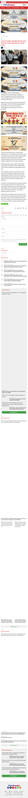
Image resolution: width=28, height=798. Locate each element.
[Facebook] (8, 788)
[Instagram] (15, 788)
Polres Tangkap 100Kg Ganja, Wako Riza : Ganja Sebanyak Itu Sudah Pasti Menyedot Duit (14, 741)
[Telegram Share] (23, 208)
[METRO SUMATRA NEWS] (9, 5)
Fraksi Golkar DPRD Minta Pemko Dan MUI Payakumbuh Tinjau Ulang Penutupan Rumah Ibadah (15, 275)
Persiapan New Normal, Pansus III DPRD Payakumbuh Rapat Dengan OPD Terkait (15, 262)
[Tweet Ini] (18, 208)
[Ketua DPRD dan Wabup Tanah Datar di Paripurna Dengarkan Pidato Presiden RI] (7, 570)
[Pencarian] (26, 5)
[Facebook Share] (16, 208)
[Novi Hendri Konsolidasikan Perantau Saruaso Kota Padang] (14, 396)
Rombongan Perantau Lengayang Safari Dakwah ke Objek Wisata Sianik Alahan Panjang (16, 757)
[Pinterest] (13, 788)
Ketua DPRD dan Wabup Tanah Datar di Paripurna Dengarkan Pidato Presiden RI (7, 621)
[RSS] (20, 788)
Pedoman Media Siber (18, 792)
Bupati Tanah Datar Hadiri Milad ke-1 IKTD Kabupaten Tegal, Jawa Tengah (13, 392)
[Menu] (2, 5)
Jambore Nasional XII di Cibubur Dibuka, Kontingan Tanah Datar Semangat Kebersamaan (20, 621)
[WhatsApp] (18, 788)
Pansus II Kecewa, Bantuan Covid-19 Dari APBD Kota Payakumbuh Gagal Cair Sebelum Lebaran (15, 266)
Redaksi (10, 791)
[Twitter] (11, 788)
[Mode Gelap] (24, 5)
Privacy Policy (9, 792)
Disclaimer (21, 791)
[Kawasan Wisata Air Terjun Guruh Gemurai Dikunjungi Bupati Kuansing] (14, 761)
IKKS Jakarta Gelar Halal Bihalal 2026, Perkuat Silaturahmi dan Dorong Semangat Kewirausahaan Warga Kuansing (17, 408)
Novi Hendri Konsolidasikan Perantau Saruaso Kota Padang (17, 399)
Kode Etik (15, 791)
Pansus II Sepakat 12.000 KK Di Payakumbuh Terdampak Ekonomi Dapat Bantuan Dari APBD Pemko (14, 271)
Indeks (5, 791)
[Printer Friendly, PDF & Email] (4, 204)
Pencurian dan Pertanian (6, 737)
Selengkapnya (13, 412)
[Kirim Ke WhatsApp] (26, 208)
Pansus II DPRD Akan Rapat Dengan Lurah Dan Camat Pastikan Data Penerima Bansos (14, 280)
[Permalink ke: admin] (2, 47)
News (2, 38)
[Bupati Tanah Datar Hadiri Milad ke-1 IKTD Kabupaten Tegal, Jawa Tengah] (14, 340)
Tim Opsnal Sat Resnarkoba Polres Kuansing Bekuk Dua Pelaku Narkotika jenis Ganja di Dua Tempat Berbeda (13, 733)
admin (5, 47)
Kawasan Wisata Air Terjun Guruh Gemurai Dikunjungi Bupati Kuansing (17, 764)
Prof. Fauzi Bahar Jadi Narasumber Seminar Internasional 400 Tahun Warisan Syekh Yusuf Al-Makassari (13, 519)
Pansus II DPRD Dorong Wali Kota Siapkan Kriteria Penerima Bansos (15, 285)
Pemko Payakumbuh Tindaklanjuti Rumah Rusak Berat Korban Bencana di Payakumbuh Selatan (17, 772)
